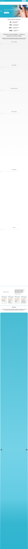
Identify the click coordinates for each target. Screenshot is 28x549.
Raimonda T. (25, 296)
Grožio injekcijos (14, 111)
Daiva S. (18, 296)
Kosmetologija (14, 169)
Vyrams (14, 227)
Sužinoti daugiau (6, 12)
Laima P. (11, 296)
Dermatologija (14, 65)
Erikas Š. (5, 296)
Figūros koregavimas (14, 88)
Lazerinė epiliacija (14, 41)
